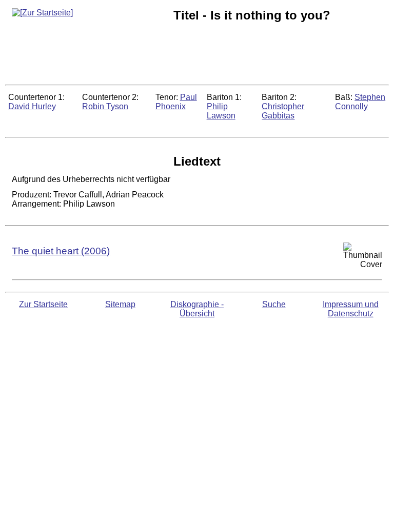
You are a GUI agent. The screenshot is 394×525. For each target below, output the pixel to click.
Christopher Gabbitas (283, 111)
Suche (274, 304)
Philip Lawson (221, 111)
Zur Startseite (43, 304)
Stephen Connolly (360, 102)
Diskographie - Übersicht (197, 309)
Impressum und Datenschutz (351, 309)
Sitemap (120, 304)
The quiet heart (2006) (61, 251)
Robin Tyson (105, 106)
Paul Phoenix (176, 102)
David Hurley (32, 106)
